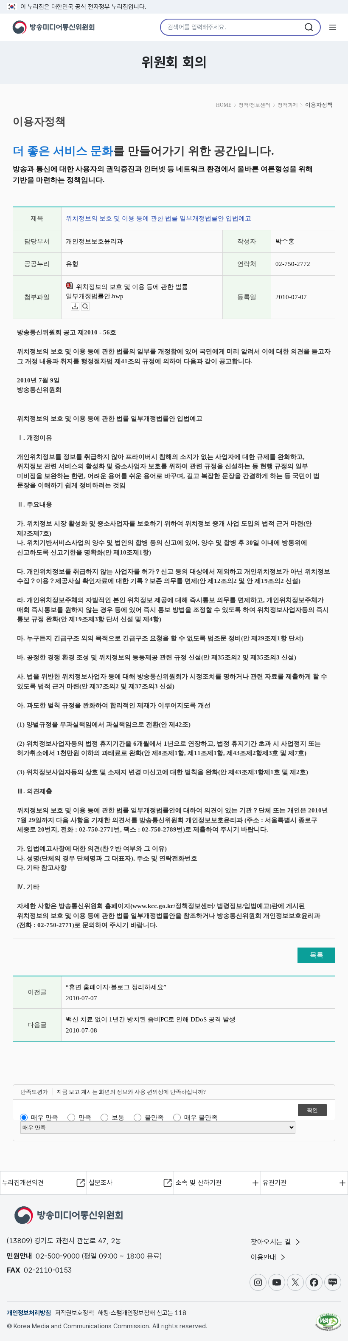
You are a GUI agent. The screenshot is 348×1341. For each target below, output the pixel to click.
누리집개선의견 (23, 1183)
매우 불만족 (201, 1117)
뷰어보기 (89, 306)
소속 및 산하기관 (199, 1183)
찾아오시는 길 (272, 1242)
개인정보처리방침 (29, 1313)
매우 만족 (44, 1117)
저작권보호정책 (74, 1313)
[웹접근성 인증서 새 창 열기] (328, 1318)
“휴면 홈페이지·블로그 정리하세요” (116, 987)
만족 (85, 1117)
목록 (316, 955)
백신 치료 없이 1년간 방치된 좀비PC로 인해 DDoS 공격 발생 (151, 1019)
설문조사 (100, 1183)
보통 (118, 1117)
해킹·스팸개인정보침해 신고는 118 (142, 1313)
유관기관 (274, 1183)
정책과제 (288, 105)
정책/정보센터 (254, 105)
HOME (223, 105)
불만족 (154, 1117)
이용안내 (264, 1257)
